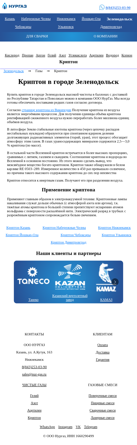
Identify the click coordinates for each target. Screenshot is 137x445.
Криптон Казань (18, 227)
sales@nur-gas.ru (34, 374)
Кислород (12, 55)
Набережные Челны (36, 19)
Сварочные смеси (103, 410)
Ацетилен (96, 55)
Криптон (34, 417)
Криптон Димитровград (68, 242)
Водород (112, 55)
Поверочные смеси (103, 395)
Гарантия (102, 359)
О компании (105, 36)
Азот (62, 55)
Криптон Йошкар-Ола (22, 235)
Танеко (33, 300)
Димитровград (111, 27)
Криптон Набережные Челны (64, 227)
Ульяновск (66, 27)
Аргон (40, 55)
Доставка (102, 352)
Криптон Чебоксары (76, 235)
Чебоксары (23, 27)
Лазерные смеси (102, 417)
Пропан (27, 55)
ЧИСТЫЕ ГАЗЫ (34, 385)
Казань (10, 19)
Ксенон (126, 55)
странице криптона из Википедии (46, 110)
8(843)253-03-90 (118, 8)
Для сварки (37, 36)
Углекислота (77, 55)
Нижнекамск (66, 19)
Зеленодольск (14, 71)
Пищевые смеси (102, 403)
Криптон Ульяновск (116, 235)
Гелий (52, 55)
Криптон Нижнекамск (114, 227)
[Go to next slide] (115, 281)
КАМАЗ (106, 300)
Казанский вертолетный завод (70, 298)
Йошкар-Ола (91, 19)
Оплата (102, 345)
